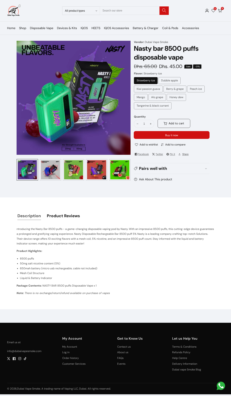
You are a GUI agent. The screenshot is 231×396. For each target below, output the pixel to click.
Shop (22, 28)
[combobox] (134, 10)
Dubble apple (169, 81)
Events (121, 364)
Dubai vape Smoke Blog (186, 369)
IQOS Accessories (116, 28)
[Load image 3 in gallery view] (73, 169)
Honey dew (176, 98)
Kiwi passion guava (148, 90)
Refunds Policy (181, 352)
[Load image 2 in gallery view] (50, 169)
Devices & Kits (67, 28)
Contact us (124, 346)
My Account (69, 346)
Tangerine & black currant (153, 106)
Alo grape (157, 98)
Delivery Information (184, 364)
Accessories (190, 28)
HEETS (95, 28)
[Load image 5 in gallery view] (120, 169)
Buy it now (171, 135)
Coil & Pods (170, 28)
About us (122, 352)
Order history (70, 358)
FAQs (120, 358)
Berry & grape (175, 90)
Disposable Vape (41, 28)
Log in (66, 352)
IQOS (84, 28)
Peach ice (196, 90)
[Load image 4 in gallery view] (96, 169)
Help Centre (179, 358)
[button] (171, 168)
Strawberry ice (147, 81)
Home (11, 28)
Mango (142, 98)
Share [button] (185, 154)
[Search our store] (164, 10)
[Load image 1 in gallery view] (27, 169)
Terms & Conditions (184, 346)
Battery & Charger (145, 28)
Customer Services (74, 364)
